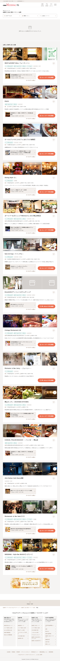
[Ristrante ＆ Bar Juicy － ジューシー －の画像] (30, 359)
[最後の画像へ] (54, 54)
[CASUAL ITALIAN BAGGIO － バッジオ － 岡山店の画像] (30, 430)
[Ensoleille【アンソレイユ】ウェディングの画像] (30, 282)
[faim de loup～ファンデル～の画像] (30, 244)
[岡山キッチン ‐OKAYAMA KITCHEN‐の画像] (30, 392)
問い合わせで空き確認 (47, 306)
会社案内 (8, 651)
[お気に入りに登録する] (53, 63)
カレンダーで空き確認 (47, 77)
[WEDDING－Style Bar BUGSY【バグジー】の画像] (30, 545)
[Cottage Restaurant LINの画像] (30, 320)
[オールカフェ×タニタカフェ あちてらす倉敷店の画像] (30, 130)
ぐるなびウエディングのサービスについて (26, 654)
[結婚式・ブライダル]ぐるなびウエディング (11, 607)
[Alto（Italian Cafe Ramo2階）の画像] (30, 468)
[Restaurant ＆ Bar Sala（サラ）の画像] (30, 507)
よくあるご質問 (39, 654)
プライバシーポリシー (25, 651)
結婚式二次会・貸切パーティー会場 (28, 607)
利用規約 (13, 651)
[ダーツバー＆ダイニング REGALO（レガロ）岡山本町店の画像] (30, 206)
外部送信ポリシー (34, 651)
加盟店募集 (51, 651)
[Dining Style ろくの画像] (30, 168)
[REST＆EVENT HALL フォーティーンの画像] (30, 53)
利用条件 (18, 651)
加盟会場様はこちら (43, 651)
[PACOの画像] (30, 92)
